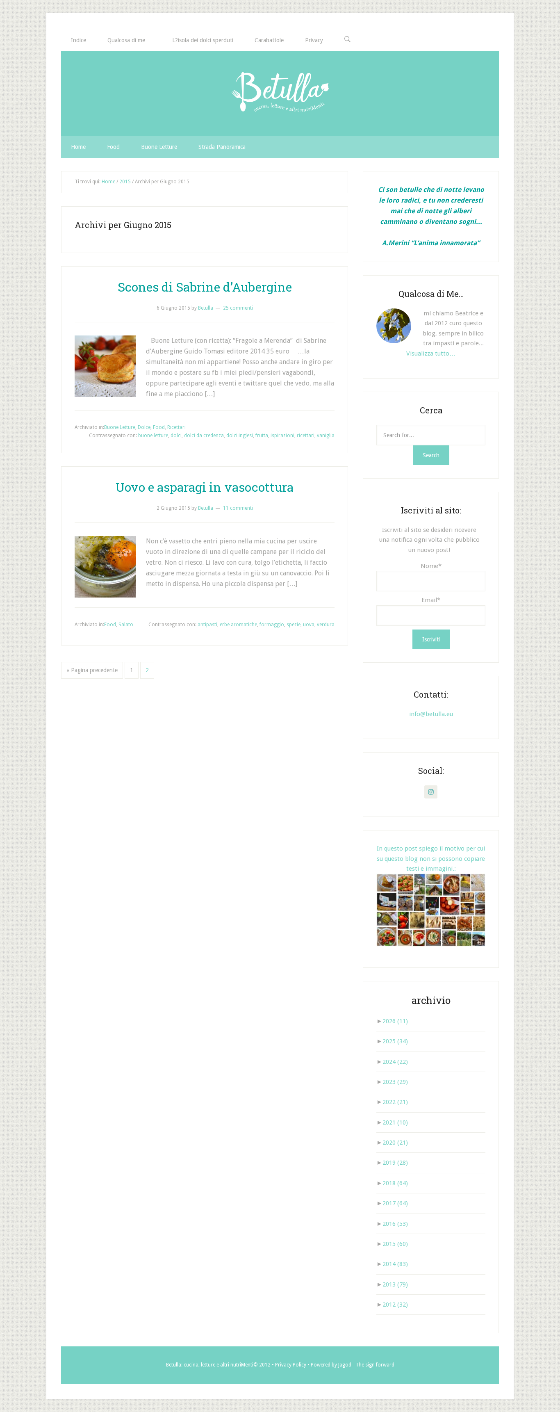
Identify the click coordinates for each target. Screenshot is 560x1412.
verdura (326, 624)
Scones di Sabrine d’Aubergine (205, 287)
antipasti (207, 624)
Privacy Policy (290, 1365)
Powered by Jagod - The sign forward (352, 1365)
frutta (261, 435)
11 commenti (238, 508)
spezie (293, 624)
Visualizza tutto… (430, 353)
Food (159, 427)
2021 (395, 1122)
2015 (395, 1244)
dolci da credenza (204, 435)
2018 (395, 1183)
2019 (395, 1162)
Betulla (280, 93)
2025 (395, 1041)
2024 (395, 1061)
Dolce (144, 427)
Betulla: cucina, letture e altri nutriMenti (209, 1365)
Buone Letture (119, 427)
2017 (395, 1203)
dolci (176, 435)
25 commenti (238, 308)
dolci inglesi (239, 435)
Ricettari (176, 427)
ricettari (305, 435)
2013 (395, 1284)
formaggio (272, 624)
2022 (395, 1102)
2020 (395, 1142)
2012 (395, 1304)
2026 (395, 1021)
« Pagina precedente (92, 670)
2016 (395, 1223)
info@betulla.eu (431, 714)
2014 (395, 1264)
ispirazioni (282, 435)
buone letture (153, 435)
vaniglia (326, 435)
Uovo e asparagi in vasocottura (205, 487)
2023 (395, 1082)
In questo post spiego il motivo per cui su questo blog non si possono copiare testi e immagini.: (431, 858)
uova (308, 624)
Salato (125, 624)
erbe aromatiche (238, 624)
